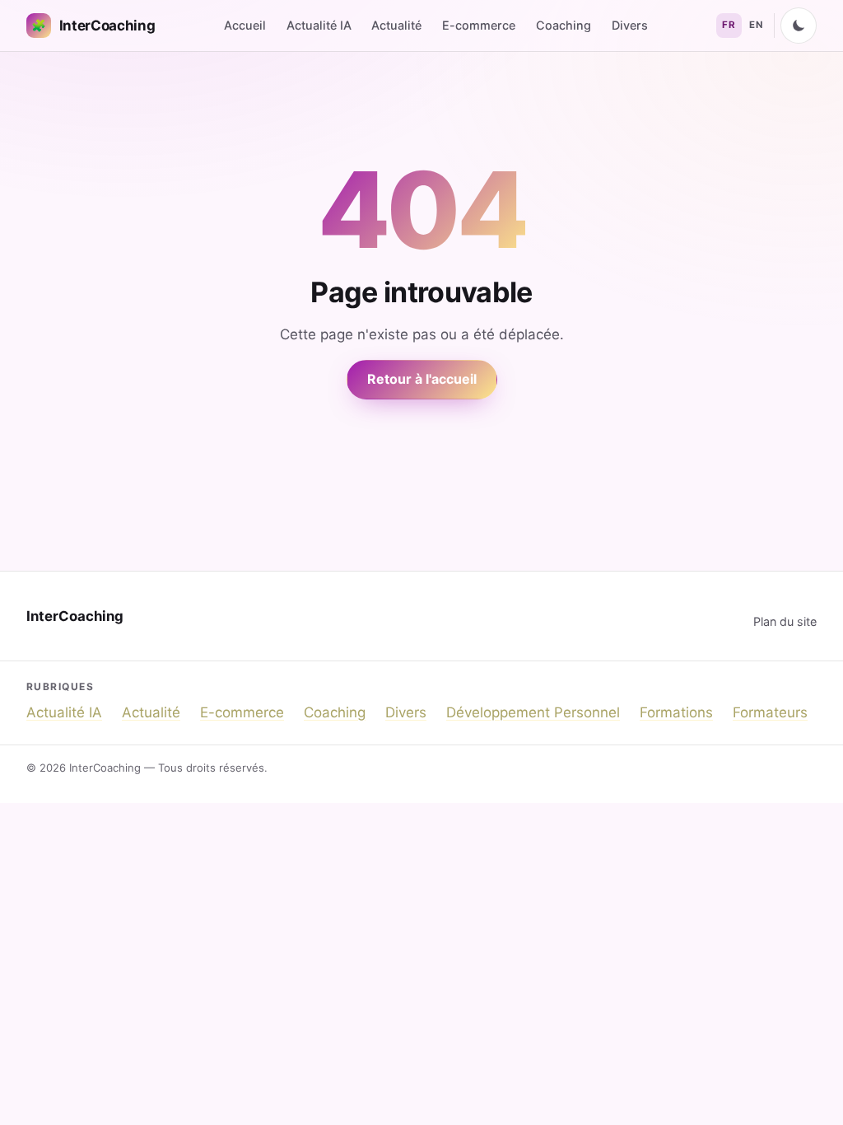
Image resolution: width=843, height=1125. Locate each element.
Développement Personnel (533, 712)
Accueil (245, 25)
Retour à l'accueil (422, 379)
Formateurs (770, 712)
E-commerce (478, 25)
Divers (630, 25)
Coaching (563, 25)
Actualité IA (319, 25)
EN (755, 24)
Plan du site (785, 621)
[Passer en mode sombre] (798, 25)
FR (728, 24)
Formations (676, 712)
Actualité (396, 25)
